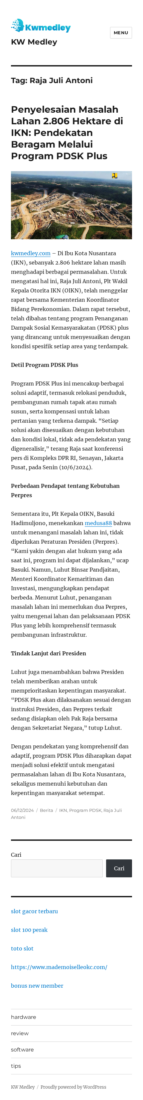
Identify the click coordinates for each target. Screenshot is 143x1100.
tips (16, 1066)
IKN (63, 810)
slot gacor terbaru (34, 911)
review (20, 1033)
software (22, 1049)
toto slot (22, 948)
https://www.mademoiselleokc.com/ (59, 967)
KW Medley (34, 42)
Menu (121, 32)
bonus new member (37, 985)
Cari (16, 854)
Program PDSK (85, 810)
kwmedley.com (31, 253)
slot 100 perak (29, 930)
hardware (23, 1017)
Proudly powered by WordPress (73, 1087)
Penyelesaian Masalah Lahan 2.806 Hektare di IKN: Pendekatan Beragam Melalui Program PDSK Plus (67, 133)
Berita (46, 810)
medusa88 (98, 523)
